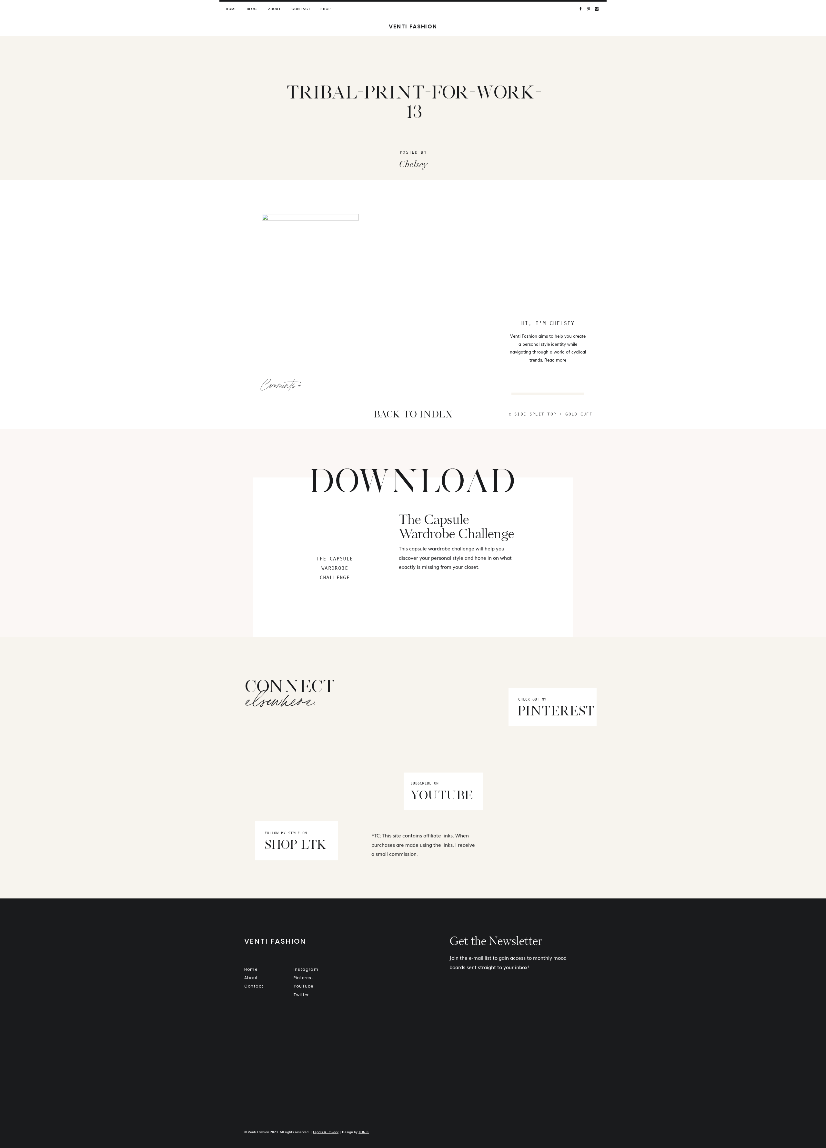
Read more (555, 360)
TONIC (363, 1131)
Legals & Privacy (325, 1131)
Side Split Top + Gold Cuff (553, 414)
